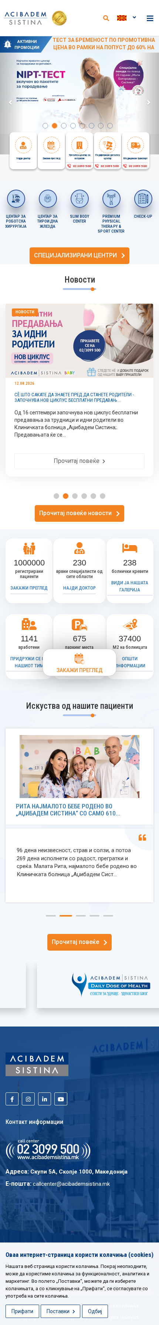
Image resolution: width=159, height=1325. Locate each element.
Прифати (22, 1311)
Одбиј (95, 1311)
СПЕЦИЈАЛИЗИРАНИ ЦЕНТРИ (77, 255)
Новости (25, 312)
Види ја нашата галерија (129, 586)
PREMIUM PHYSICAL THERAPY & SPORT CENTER (111, 224)
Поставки (59, 1311)
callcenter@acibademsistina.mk (71, 1184)
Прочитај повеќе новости (77, 513)
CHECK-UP (143, 216)
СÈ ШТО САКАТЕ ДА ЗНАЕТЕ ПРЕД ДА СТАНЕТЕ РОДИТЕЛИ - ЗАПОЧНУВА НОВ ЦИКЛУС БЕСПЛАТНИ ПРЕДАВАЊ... (74, 397)
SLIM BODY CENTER (79, 219)
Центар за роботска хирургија (16, 221)
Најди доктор (79, 588)
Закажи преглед (29, 588)
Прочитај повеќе (78, 460)
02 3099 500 (81, 166)
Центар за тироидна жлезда (47, 221)
